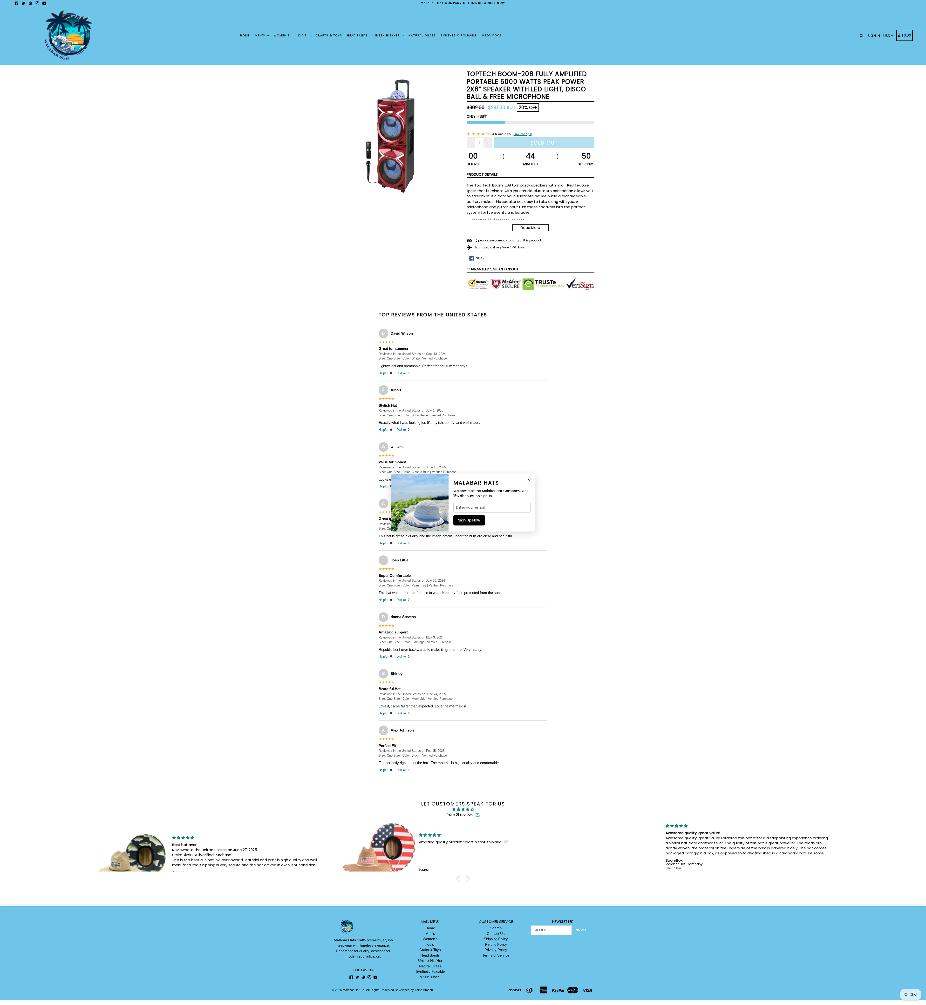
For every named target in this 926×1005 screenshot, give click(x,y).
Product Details (482, 174)
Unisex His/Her (387, 35)
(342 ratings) (522, 134)
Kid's (303, 35)
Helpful (385, 373)
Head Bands (357, 35)
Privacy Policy (495, 950)
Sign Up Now (469, 520)
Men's (260, 35)
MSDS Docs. (492, 35)
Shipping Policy (496, 939)
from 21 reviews (460, 814)
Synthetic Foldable (459, 35)
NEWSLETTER (562, 921)
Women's (282, 35)
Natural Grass (422, 35)
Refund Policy (496, 944)
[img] (463, 809)
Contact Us (496, 934)
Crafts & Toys (328, 35)
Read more (530, 227)
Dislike (402, 373)
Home (245, 35)
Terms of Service (496, 955)
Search (496, 928)
